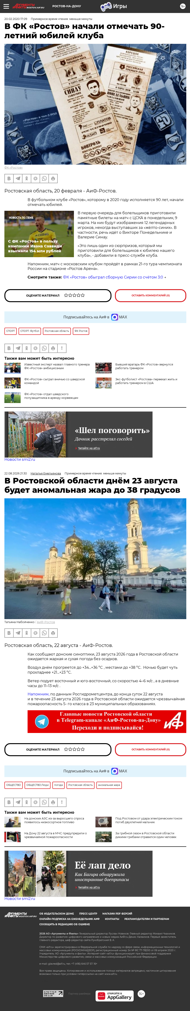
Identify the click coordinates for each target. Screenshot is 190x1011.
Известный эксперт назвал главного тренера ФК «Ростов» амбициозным (57, 366)
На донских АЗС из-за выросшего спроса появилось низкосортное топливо (54, 820)
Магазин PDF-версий (117, 913)
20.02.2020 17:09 (15, 19)
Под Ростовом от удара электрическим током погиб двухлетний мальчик (148, 820)
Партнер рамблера (79, 993)
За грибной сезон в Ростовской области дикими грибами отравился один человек (145, 835)
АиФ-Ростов (46, 622)
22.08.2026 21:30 (15, 473)
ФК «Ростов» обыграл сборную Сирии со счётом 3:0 (113, 277)
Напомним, (38, 694)
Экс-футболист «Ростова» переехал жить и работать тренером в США (146, 381)
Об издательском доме (56, 913)
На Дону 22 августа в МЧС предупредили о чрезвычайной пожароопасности (55, 835)
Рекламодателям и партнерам (146, 919)
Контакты (112, 919)
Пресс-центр (88, 913)
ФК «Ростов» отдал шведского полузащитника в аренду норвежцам (51, 396)
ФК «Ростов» (13, 167)
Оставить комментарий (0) (151, 295)
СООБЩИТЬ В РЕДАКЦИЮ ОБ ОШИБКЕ (64, 924)
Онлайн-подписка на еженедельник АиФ (69, 919)
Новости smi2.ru (19, 459)
